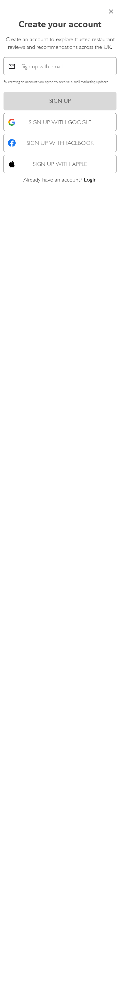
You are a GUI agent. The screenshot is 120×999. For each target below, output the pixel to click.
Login (90, 179)
